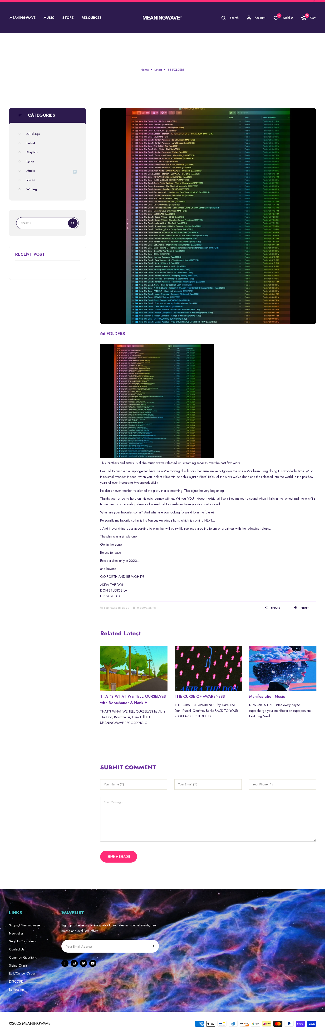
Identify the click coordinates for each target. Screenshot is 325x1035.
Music (30, 170)
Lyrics (30, 161)
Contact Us (16, 949)
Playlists (32, 152)
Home (145, 69)
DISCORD (16, 981)
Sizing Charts (18, 965)
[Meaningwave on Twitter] (83, 963)
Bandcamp (16, 989)
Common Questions (23, 957)
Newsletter (16, 933)
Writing (31, 189)
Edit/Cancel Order (22, 973)
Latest (158, 69)
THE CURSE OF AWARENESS (200, 696)
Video (30, 180)
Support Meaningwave (24, 925)
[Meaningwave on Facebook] (65, 963)
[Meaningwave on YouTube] (92, 963)
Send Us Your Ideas (22, 941)
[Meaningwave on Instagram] (74, 963)
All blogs (33, 133)
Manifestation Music (267, 696)
